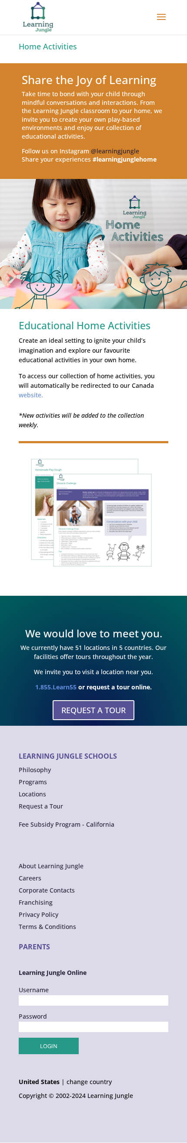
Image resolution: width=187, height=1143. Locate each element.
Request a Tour (41, 806)
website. (31, 395)
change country (89, 1082)
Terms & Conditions (47, 926)
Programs (33, 782)
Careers (30, 878)
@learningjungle (115, 151)
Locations (32, 794)
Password (33, 1016)
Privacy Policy (38, 914)
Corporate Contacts (47, 890)
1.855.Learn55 (56, 687)
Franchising (36, 902)
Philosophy (35, 770)
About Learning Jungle (51, 866)
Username (34, 990)
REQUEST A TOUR (93, 710)
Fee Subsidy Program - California (66, 824)
